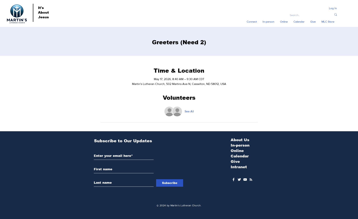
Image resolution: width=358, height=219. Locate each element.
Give (235, 161)
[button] (252, 21)
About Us (240, 140)
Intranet (239, 167)
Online (237, 151)
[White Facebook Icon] (233, 179)
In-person (240, 145)
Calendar (240, 156)
